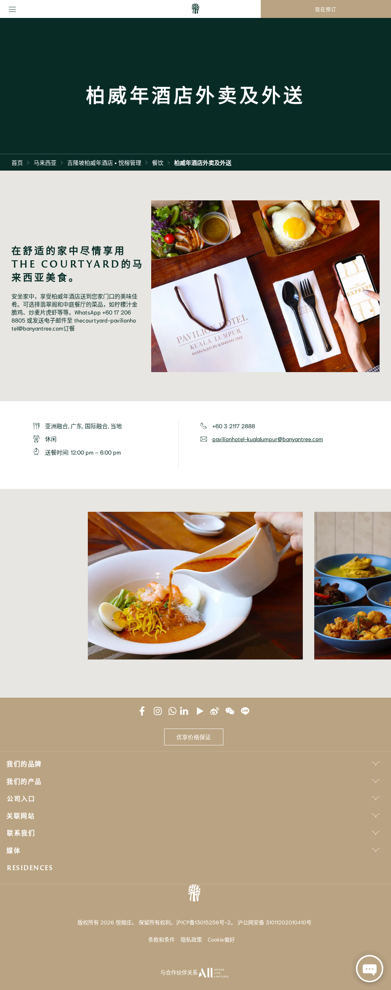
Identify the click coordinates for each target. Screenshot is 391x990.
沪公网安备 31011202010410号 (275, 922)
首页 (17, 162)
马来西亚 (45, 162)
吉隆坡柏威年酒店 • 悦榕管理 (104, 162)
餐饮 (157, 162)
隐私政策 (191, 939)
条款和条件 (161, 939)
